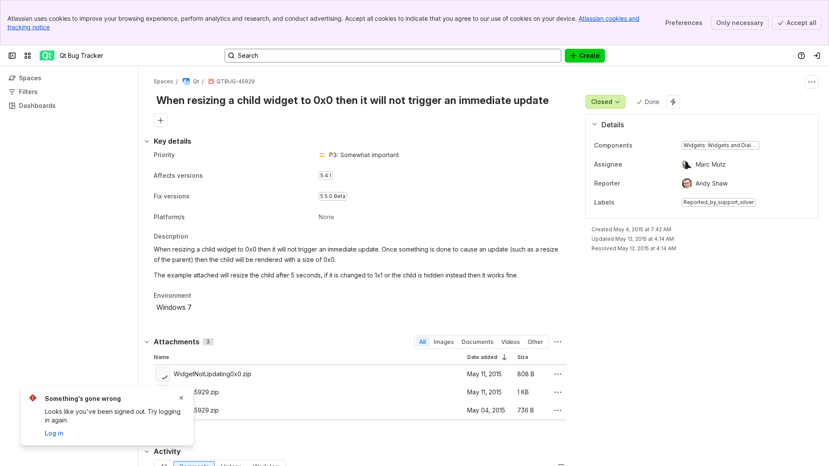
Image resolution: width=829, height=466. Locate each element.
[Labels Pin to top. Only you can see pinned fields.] (633, 202)
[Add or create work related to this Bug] (161, 120)
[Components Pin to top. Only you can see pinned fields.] (639, 145)
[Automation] (673, 102)
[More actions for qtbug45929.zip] (558, 392)
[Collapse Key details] (147, 141)
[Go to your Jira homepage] (47, 56)
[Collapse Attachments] (147, 342)
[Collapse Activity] (147, 451)
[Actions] (812, 82)
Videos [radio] (510, 341)
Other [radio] (535, 341)
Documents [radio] (478, 341)
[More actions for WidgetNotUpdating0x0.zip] (558, 374)
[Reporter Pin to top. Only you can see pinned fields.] (639, 183)
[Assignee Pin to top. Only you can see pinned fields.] (641, 164)
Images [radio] (443, 341)
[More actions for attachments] (558, 342)
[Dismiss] (181, 398)
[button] (698, 125)
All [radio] (422, 341)
